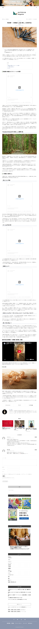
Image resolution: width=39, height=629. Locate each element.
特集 (8, 578)
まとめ (9, 68)
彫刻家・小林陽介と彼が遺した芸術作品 (14, 609)
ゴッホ (9, 559)
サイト (3, 471)
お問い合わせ (30, 623)
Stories (9, 556)
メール (3, 469)
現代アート (9, 580)
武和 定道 (8, 449)
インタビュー (10, 557)
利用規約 (12, 623)
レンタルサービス (10, 574)
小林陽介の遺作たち (11, 66)
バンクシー (9, 561)
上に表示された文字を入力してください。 (8, 477)
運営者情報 (8, 623)
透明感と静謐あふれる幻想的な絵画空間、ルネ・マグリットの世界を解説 (31, 429)
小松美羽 (9, 566)
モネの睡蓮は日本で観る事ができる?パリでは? (15, 597)
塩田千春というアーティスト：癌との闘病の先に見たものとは (7, 428)
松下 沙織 (31, 405)
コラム (9, 570)
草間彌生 (9, 568)
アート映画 (9, 571)
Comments (8, 405)
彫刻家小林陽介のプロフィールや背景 (13, 65)
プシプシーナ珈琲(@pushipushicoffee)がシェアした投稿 (15, 102)
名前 (3, 467)
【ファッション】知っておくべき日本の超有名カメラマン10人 (17, 599)
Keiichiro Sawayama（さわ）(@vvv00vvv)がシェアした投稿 (16, 211)
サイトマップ (25, 623)
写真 (8, 576)
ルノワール (9, 563)
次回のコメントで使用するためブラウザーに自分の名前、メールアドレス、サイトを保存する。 (18, 474)
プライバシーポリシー (18, 623)
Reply (36, 449)
